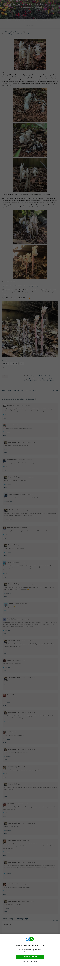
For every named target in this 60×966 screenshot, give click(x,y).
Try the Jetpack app (30, 956)
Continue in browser (30, 961)
